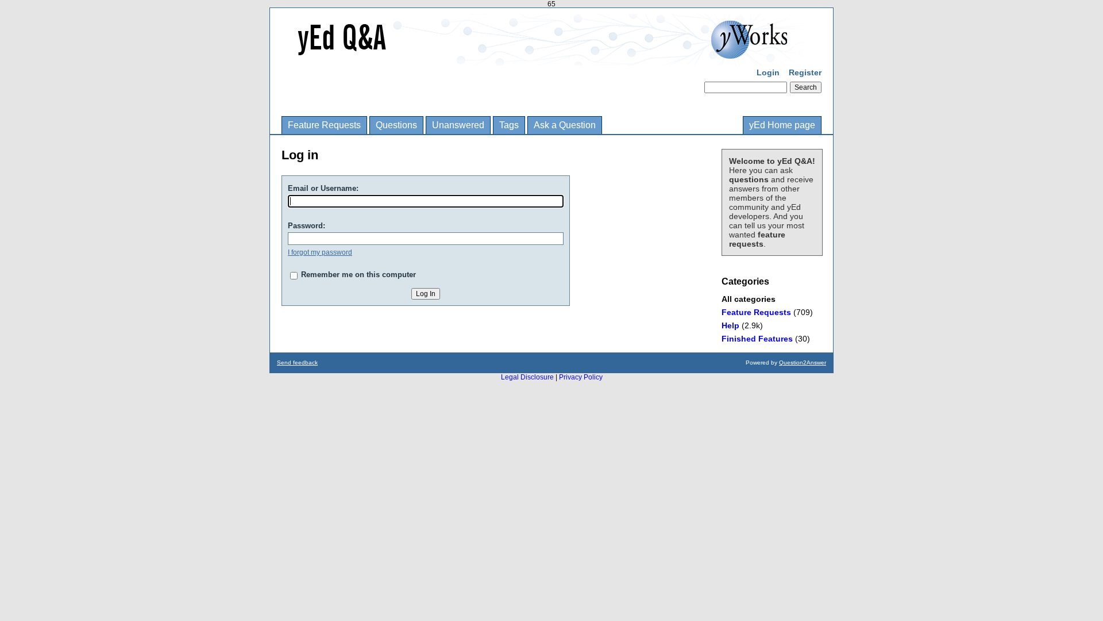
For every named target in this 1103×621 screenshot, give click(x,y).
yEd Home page (782, 125)
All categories (749, 299)
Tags (509, 125)
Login (768, 72)
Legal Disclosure (527, 377)
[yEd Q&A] (542, 57)
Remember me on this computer (358, 274)
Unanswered (458, 125)
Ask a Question (565, 125)
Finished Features (757, 338)
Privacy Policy (581, 377)
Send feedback (297, 362)
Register (805, 72)
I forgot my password (320, 252)
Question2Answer (802, 362)
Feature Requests (324, 125)
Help (730, 325)
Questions (396, 125)
